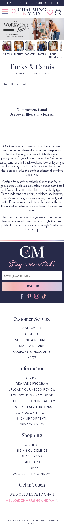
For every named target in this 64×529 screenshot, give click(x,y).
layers (42, 54)
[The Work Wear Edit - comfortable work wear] (32, 29)
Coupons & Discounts (32, 352)
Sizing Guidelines (32, 450)
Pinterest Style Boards (32, 407)
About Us (32, 334)
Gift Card (32, 462)
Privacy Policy (32, 424)
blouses (18, 54)
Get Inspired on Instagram (32, 401)
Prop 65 (32, 468)
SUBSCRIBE (32, 286)
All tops (7, 54)
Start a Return (32, 346)
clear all (48, 114)
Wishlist (32, 445)
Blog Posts (32, 378)
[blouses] (18, 47)
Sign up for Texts (32, 419)
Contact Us (32, 328)
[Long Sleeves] (53, 47)
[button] (14, 11)
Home (18, 73)
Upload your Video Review (32, 390)
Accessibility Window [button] (32, 474)
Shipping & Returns (32, 340)
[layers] (41, 47)
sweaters (30, 54)
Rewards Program (32, 384)
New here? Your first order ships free (32, 3)
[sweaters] (30, 47)
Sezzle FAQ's (31, 456)
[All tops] (7, 47)
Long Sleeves (53, 56)
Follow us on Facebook (32, 395)
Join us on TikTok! (32, 413)
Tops (27, 73)
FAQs (32, 357)
